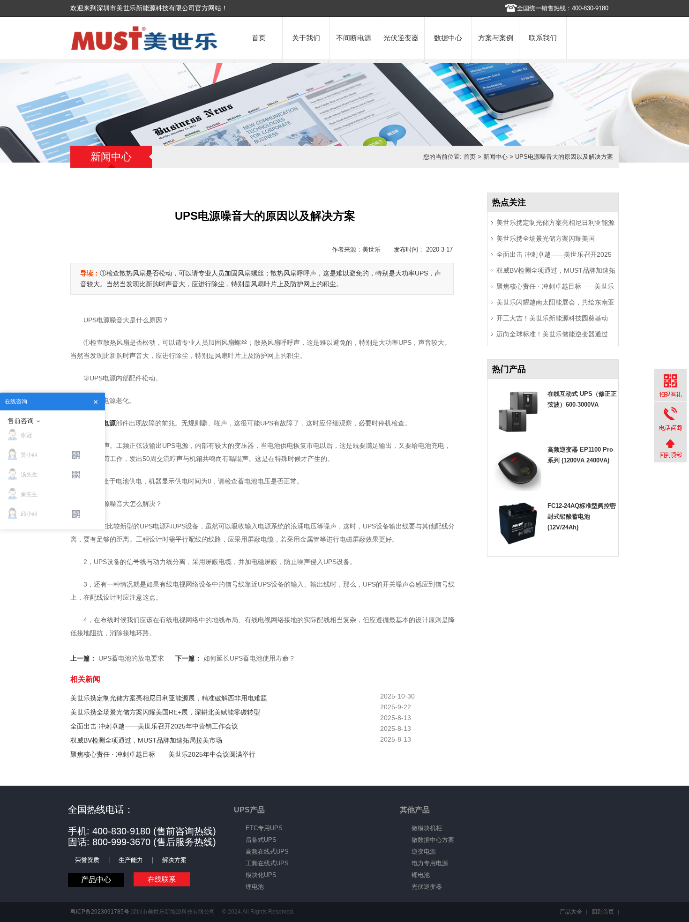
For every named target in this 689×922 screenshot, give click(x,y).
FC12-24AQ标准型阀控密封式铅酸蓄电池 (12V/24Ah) (581, 516)
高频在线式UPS (267, 851)
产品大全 (571, 911)
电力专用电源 (430, 863)
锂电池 (255, 886)
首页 (259, 38)
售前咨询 (20, 420)
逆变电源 (424, 851)
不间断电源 (353, 38)
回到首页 (603, 911)
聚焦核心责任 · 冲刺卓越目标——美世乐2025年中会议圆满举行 (162, 754)
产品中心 (96, 880)
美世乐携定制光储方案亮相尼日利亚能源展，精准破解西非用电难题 (168, 698)
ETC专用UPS (264, 828)
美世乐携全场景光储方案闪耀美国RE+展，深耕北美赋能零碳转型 (165, 712)
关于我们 (306, 38)
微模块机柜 (427, 828)
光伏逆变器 (401, 38)
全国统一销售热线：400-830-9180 (562, 8)
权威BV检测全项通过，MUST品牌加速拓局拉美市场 (146, 740)
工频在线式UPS (267, 863)
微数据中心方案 (433, 839)
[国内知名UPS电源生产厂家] (144, 48)
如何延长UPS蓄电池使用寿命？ (249, 658)
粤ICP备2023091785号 (99, 911)
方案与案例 (495, 38)
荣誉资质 (87, 859)
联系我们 (543, 38)
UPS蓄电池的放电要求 (131, 658)
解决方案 (174, 859)
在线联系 (162, 879)
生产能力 (131, 859)
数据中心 (448, 38)
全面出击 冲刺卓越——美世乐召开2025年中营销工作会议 (154, 726)
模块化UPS (261, 874)
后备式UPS (261, 839)
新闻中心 (495, 156)
